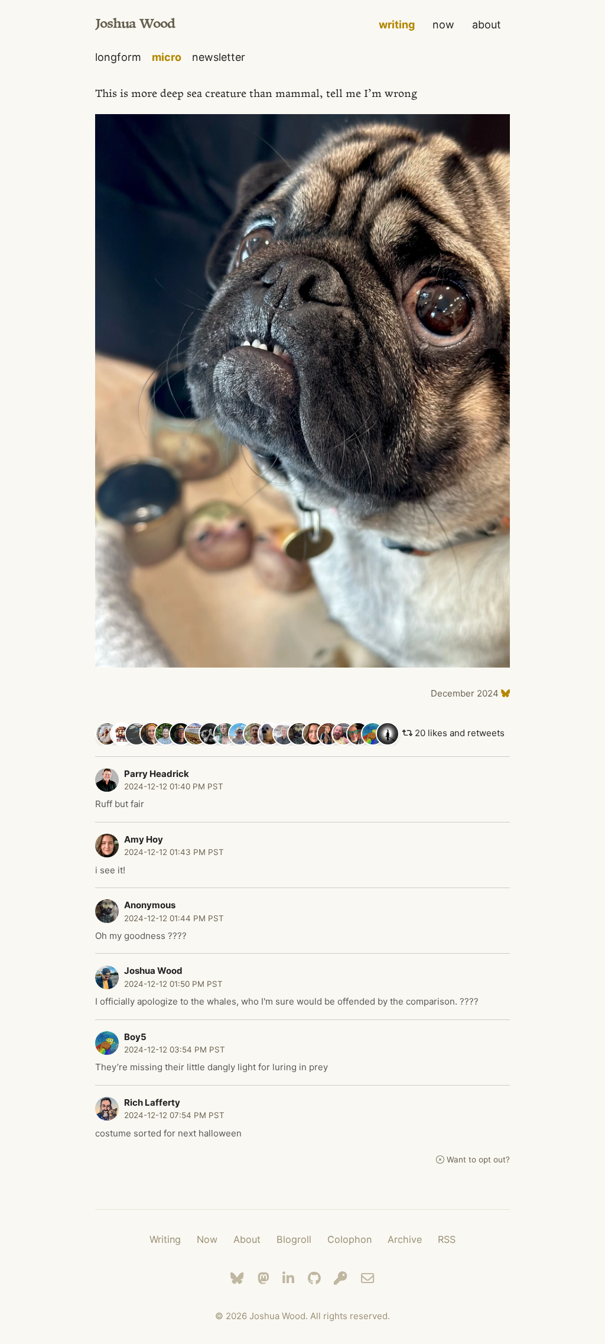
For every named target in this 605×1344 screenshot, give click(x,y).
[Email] (368, 1278)
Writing (165, 1239)
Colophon (349, 1239)
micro (166, 57)
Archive (405, 1239)
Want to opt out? (478, 1159)
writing (397, 24)
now (443, 24)
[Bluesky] (237, 1278)
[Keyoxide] (340, 1278)
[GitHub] (314, 1278)
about (486, 24)
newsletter (218, 57)
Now (207, 1239)
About (247, 1239)
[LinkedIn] (288, 1278)
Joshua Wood (135, 24)
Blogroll (294, 1239)
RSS (447, 1239)
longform (118, 57)
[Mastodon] (263, 1278)
